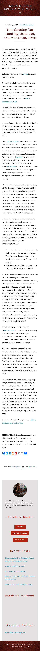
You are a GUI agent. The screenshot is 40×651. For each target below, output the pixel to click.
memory (19, 157)
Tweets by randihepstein (15, 632)
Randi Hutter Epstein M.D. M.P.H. (20, 7)
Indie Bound (20, 539)
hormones (11, 166)
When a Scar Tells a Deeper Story (18, 584)
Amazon (20, 526)
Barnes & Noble (20, 533)
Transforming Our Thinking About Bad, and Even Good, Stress (20, 33)
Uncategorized (16, 466)
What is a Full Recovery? (15, 566)
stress (25, 74)
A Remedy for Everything (15, 571)
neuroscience (10, 330)
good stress (32, 466)
